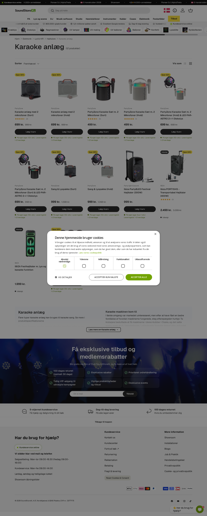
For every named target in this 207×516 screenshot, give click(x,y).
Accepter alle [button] (139, 277)
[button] (63, 277)
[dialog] (103, 258)
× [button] (155, 234)
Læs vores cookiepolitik (90, 252)
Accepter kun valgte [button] (106, 277)
